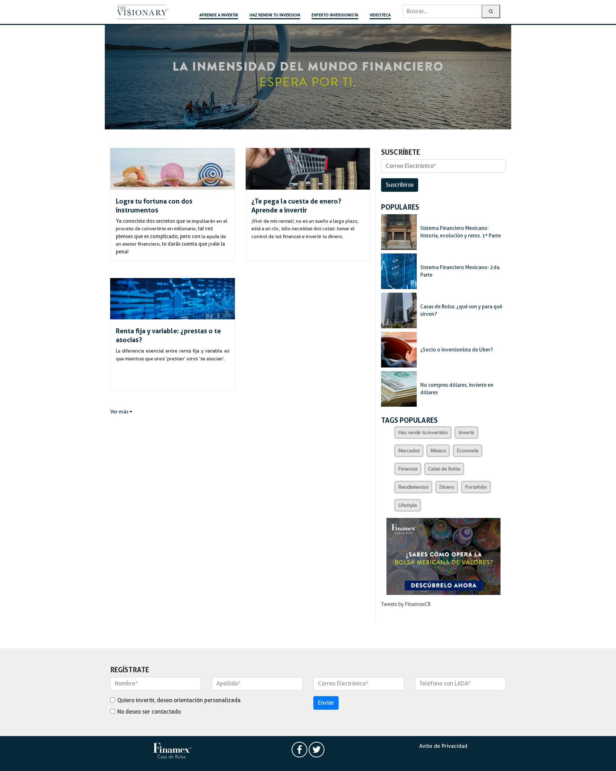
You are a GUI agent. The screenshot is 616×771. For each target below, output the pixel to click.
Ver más (119, 411)
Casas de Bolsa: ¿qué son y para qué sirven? (461, 310)
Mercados (409, 450)
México (438, 450)
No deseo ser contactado (149, 711)
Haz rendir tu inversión (423, 432)
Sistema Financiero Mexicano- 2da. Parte (460, 271)
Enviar (326, 702)
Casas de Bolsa (444, 469)
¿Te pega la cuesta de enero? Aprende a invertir (296, 205)
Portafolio (476, 487)
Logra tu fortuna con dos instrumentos (154, 205)
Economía (467, 450)
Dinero (446, 487)
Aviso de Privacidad (443, 746)
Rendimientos (413, 487)
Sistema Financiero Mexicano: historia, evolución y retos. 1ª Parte (460, 232)
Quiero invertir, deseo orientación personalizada (179, 700)
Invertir (466, 432)
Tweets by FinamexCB (406, 604)
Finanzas (407, 469)
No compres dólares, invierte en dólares (456, 389)
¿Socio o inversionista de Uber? (456, 349)
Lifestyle (407, 505)
